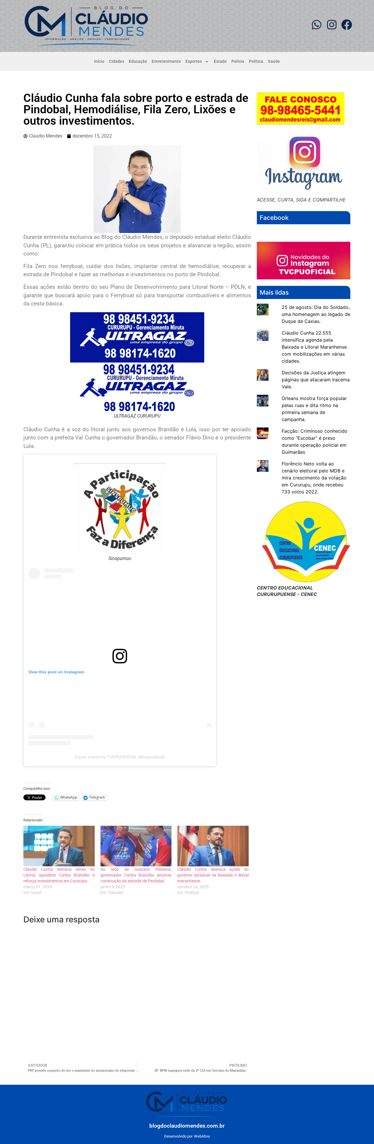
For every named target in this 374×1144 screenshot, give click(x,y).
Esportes (194, 61)
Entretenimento (166, 61)
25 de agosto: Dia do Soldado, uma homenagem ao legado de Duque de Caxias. (316, 314)
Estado (220, 61)
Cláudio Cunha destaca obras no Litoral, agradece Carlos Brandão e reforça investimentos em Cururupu (59, 875)
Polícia (237, 61)
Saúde (274, 61)
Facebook (274, 217)
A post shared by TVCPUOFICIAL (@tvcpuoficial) (120, 756)
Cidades (116, 61)
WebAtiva (202, 1136)
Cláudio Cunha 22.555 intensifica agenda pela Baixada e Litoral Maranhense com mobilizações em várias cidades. (314, 347)
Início (99, 61)
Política (256, 61)
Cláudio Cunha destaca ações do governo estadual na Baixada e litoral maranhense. (213, 875)
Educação (138, 61)
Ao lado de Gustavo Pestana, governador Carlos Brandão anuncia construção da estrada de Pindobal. (136, 875)
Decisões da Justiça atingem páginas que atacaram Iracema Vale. (316, 380)
